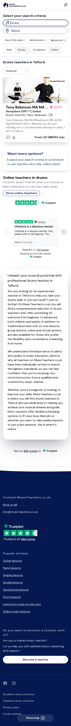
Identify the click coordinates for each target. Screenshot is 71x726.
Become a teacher (35, 659)
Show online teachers (21, 193)
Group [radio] (21, 49)
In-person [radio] (39, 49)
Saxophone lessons (16, 590)
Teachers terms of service (18, 700)
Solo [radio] (9, 49)
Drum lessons (12, 597)
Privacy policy (11, 707)
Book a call (10, 505)
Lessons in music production (22, 604)
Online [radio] (54, 49)
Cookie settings (12, 713)
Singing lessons (13, 575)
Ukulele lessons (13, 582)
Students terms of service (18, 694)
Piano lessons (12, 568)
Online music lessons (16, 611)
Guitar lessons (12, 561)
